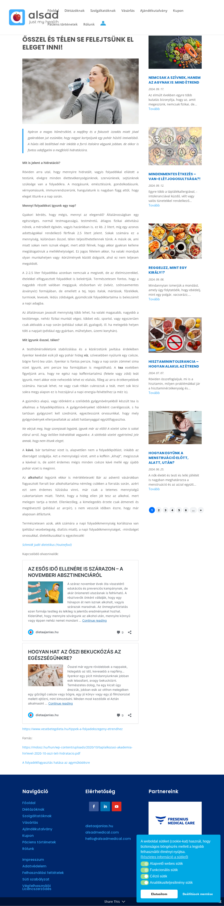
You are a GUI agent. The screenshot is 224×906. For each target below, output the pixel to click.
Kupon (178, 11)
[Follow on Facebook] (94, 806)
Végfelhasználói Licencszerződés (36, 887)
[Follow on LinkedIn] (105, 806)
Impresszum (33, 860)
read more (175, 109)
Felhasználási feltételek (43, 873)
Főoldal (53, 11)
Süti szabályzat (35, 880)
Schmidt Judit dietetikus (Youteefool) (47, 545)
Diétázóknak (75, 11)
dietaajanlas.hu (99, 826)
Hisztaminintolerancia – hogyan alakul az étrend (174, 364)
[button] (145, 863)
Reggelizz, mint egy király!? (168, 270)
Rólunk (89, 24)
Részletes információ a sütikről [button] (164, 857)
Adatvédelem (34, 867)
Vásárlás (128, 11)
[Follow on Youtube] (116, 806)
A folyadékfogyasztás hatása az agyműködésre (56, 762)
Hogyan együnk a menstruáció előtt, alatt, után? (169, 457)
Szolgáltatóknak (103, 11)
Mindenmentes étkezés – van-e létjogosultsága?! (175, 176)
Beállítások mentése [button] (198, 894)
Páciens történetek (62, 24)
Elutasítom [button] (159, 894)
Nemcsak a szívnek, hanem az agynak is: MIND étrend (175, 80)
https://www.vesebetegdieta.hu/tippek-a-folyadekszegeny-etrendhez (72, 729)
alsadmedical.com (102, 832)
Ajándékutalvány (153, 11)
